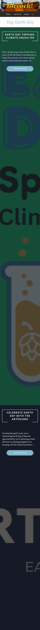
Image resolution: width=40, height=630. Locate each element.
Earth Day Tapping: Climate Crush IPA (20, 36)
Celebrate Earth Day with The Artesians (20, 416)
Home (8, 14)
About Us (17, 14)
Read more (23, 69)
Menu (26, 14)
